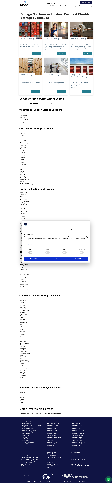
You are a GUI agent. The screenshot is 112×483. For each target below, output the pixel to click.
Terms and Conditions (27, 444)
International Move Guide (28, 420)
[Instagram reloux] (72, 465)
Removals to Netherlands (78, 433)
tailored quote (57, 413)
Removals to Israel (51, 435)
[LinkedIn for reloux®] (85, 465)
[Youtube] (88, 465)
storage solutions (34, 103)
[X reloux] (78, 465)
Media (22, 467)
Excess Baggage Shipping (28, 430)
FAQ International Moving (28, 461)
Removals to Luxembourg (78, 430)
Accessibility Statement (27, 442)
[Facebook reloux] (75, 465)
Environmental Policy (26, 435)
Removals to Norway (77, 435)
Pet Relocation (25, 466)
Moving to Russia (25, 464)
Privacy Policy (25, 437)
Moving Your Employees (27, 428)
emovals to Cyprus (77, 421)
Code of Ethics (25, 440)
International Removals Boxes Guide (31, 425)
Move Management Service (28, 427)
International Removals (27, 423)
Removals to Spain (76, 440)
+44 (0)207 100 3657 (50, 3)
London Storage (25, 433)
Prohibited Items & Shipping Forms (30, 421)
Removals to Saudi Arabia (53, 437)
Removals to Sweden (77, 444)
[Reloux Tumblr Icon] (82, 465)
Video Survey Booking (27, 432)
